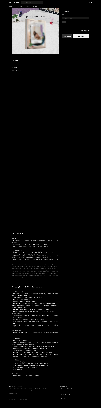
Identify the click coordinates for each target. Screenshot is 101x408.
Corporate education (22, 389)
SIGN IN (90, 2)
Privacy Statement (21, 388)
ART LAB (20, 6)
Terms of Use (12, 388)
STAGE (27, 6)
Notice (45, 388)
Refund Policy (38, 388)
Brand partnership (32, 389)
